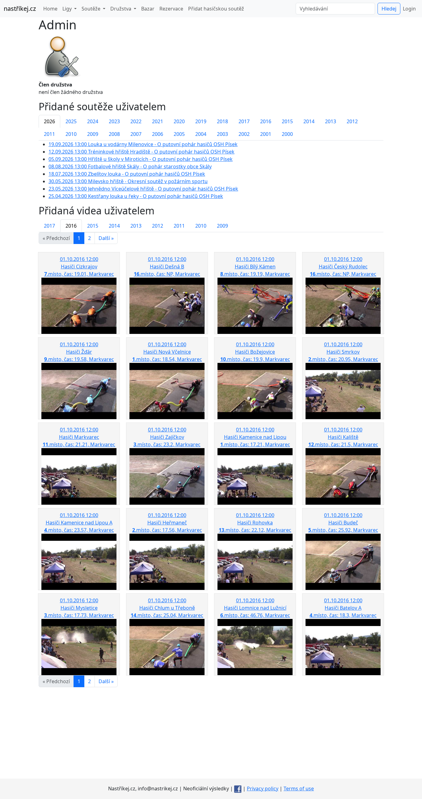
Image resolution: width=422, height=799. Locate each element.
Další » (106, 238)
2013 (330, 121)
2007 (135, 134)
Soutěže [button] (92, 8)
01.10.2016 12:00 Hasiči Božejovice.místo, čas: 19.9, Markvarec (255, 352)
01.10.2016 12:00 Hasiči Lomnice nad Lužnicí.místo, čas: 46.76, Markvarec (255, 608)
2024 (92, 121)
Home (50, 8)
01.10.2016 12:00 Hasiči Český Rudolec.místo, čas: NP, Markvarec (343, 266)
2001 (265, 134)
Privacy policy (262, 788)
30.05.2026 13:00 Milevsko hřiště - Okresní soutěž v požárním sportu (128, 181)
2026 (49, 121)
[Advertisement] (211, 735)
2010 (71, 134)
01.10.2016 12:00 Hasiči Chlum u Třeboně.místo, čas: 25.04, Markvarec (167, 608)
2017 (244, 121)
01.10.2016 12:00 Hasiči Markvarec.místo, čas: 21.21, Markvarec (79, 437)
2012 (352, 121)
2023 (114, 121)
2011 (49, 134)
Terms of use (299, 788)
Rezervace (171, 8)
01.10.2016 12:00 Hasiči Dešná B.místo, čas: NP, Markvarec (167, 266)
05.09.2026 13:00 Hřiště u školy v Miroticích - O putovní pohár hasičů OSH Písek (141, 159)
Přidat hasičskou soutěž (216, 8)
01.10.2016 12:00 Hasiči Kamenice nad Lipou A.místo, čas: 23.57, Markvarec (79, 522)
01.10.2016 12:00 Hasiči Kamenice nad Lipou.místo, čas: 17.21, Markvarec (255, 437)
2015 (287, 121)
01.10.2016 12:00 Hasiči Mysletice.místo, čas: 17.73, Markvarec (79, 608)
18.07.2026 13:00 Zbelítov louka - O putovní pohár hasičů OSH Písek (127, 173)
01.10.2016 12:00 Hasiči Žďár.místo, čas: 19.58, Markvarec (79, 352)
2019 (200, 121)
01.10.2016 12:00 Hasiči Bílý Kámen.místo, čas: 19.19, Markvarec (255, 266)
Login (409, 8)
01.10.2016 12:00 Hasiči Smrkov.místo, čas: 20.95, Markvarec (343, 352)
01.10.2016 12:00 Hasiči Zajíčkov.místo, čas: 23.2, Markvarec (166, 437)
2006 (157, 134)
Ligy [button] (67, 8)
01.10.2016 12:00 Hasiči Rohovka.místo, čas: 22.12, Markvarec (255, 522)
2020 (179, 121)
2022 (135, 121)
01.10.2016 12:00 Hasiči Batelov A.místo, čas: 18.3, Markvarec (343, 608)
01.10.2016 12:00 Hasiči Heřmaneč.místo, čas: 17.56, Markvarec (167, 522)
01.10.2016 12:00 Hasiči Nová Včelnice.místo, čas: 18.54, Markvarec (167, 352)
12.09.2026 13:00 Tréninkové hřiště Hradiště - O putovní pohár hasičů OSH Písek (141, 151)
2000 (287, 134)
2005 (179, 134)
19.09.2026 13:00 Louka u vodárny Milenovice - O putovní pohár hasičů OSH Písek (143, 144)
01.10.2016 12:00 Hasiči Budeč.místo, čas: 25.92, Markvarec (343, 522)
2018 (222, 121)
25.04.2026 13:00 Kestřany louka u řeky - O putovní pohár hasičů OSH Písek (136, 196)
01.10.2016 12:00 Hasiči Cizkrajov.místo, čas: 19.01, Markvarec (79, 266)
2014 (308, 121)
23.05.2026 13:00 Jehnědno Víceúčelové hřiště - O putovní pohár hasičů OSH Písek (143, 188)
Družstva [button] (121, 8)
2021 (157, 121)
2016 (265, 121)
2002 (244, 134)
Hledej (389, 8)
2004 (200, 134)
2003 (222, 134)
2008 (114, 134)
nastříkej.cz (20, 8)
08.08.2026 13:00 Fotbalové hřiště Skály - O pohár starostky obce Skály (130, 166)
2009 (92, 134)
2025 (71, 121)
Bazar (147, 8)
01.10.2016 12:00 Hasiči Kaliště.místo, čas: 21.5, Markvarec (343, 437)
